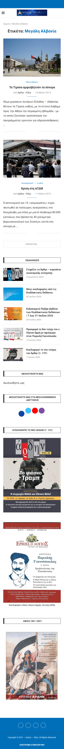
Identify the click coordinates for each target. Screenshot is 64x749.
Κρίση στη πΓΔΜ (32, 188)
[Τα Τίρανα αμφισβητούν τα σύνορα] (32, 57)
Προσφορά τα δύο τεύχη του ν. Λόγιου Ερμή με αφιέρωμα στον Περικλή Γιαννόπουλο (43, 333)
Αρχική (6, 24)
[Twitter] (28, 725)
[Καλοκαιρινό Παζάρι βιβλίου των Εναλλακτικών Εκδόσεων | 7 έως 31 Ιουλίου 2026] (13, 313)
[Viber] (43, 725)
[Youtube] (35, 725)
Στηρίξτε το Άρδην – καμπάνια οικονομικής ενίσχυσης (43, 271)
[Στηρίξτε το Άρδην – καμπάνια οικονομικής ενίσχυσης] (13, 274)
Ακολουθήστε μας (14, 382)
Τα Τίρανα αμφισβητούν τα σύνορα (32, 87)
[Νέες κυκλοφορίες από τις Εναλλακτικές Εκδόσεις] (13, 294)
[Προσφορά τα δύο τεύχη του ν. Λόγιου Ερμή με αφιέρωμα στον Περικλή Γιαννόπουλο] (13, 334)
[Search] (60, 13)
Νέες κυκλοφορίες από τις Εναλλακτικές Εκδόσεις (41, 291)
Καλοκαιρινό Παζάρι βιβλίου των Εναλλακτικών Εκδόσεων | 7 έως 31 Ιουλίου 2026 (43, 312)
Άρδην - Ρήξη (24, 92)
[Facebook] (28, 3)
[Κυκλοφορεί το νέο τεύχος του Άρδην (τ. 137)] (13, 354)
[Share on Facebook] (29, 132)
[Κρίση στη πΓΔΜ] (32, 159)
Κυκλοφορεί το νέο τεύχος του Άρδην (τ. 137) (41, 351)
